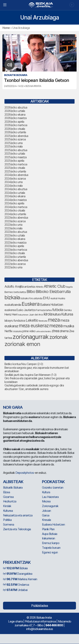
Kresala (46, 520)
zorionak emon (22, 344)
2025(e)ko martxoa (15, 164)
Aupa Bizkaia (49, 534)
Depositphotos (24, 473)
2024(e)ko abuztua (15, 189)
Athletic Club (54, 286)
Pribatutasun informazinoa (40, 621)
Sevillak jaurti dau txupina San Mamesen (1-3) (30, 374)
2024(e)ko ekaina (14, 196)
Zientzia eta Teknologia (17, 529)
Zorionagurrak (50, 506)
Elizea (6, 492)
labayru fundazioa (14, 320)
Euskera (31, 304)
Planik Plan (48, 529)
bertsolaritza (20, 292)
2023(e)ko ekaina (14, 239)
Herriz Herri (10, 314)
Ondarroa (17, 585)
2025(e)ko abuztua (15, 150)
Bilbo (31, 291)
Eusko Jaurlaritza (25, 310)
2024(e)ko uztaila (14, 192)
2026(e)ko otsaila (14, 128)
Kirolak (7, 506)
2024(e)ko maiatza (15, 200)
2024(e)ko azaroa (15, 178)
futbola (57, 309)
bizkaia (12, 297)
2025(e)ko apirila (14, 160)
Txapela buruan (51, 548)
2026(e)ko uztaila (14, 111)
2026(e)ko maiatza (15, 118)
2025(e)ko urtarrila (15, 171)
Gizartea (8, 497)
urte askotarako (43, 331)
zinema (64, 331)
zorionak (58, 337)
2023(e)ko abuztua (15, 231)
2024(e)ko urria (13, 182)
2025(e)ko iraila (13, 146)
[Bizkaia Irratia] (39, 5)
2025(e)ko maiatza (15, 157)
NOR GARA (12, 407)
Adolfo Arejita (13, 286)
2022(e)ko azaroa (15, 264)
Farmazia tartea (44, 310)
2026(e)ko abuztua (15, 107)
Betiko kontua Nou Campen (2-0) (23, 364)
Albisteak (13, 481)
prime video (28, 331)
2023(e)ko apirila (14, 246)
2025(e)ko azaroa (15, 139)
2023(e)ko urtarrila (15, 256)
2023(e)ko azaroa (15, 221)
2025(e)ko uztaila (14, 153)
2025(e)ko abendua (16, 136)
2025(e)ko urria (13, 143)
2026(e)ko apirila (14, 121)
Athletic (39, 286)
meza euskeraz (34, 325)
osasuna (17, 331)
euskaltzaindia (12, 305)
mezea (56, 326)
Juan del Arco (36, 314)
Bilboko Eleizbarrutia (53, 291)
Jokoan (46, 511)
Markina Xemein (21, 579)
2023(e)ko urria (13, 224)
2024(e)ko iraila (13, 185)
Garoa (45, 515)
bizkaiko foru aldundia (31, 298)
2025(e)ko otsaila (14, 167)
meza (54, 320)
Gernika (67, 310)
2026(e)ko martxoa (15, 125)
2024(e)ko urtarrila (15, 214)
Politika (7, 520)
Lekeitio (32, 320)
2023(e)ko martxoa (15, 249)
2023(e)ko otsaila (14, 253)
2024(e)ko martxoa (15, 207)
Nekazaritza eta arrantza (17, 515)
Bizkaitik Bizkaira (12, 487)
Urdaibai (16, 590)
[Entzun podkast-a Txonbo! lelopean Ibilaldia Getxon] (9, 65)
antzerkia (29, 286)
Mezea (46, 501)
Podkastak (53, 481)
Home (6, 27)
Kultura (46, 492)
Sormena (8, 524)
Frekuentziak (17, 562)
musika (68, 326)
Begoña (69, 287)
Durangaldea (19, 574)
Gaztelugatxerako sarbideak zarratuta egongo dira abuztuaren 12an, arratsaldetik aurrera (34, 387)
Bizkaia (17, 568)
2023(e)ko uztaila (14, 235)
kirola (48, 314)
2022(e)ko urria (13, 267)
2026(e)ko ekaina (14, 114)
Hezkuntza (9, 501)
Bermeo (8, 292)
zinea (55, 331)
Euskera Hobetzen (51, 305)
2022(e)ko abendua (16, 260)
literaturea (43, 321)
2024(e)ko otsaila (14, 210)
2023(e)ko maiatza (15, 242)
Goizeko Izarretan (52, 487)
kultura (57, 314)
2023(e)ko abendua (16, 217)
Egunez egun (50, 552)
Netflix (8, 331)
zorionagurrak (31, 336)
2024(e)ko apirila (14, 203)
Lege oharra (15, 621)
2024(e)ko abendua (16, 175)
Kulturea (67, 314)
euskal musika (57, 298)
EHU (46, 298)
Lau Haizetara (50, 497)
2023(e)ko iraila (13, 228)
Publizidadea (39, 606)
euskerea (10, 310)
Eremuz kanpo (50, 543)
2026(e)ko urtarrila (15, 132)
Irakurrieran (23, 314)
